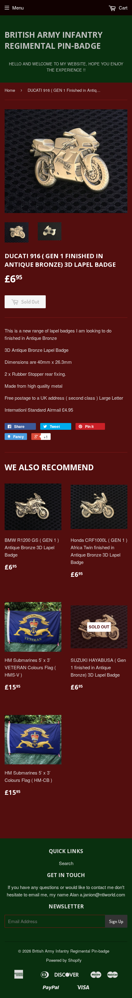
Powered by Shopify (64, 960)
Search (66, 863)
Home (10, 90)
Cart (122, 7)
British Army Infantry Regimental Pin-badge (54, 40)
